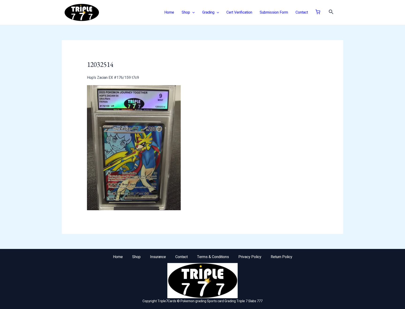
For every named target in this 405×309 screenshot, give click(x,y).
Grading (208, 12)
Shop (186, 12)
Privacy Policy (249, 257)
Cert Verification (239, 12)
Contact (302, 12)
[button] (192, 12)
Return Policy (281, 257)
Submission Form (274, 12)
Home (169, 12)
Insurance (158, 257)
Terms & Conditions (213, 257)
